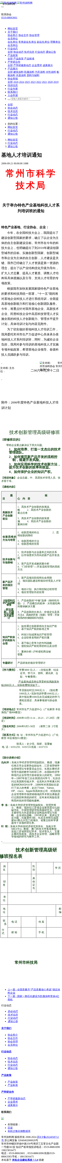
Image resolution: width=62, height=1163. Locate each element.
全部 (10, 52)
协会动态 (13, 108)
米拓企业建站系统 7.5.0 (25, 1160)
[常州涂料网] (31, 3)
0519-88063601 (9, 17)
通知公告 (13, 118)
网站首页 (13, 28)
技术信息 (13, 111)
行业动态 (13, 114)
